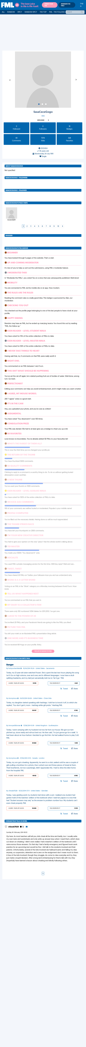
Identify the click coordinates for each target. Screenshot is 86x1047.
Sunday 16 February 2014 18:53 (16, 832)
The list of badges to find (43, 651)
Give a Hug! (40, 120)
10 (58, 226)
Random (11, 12)
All (3, 12)
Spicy (19, 12)
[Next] (62, 226)
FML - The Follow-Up (58, 12)
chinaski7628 (13, 827)
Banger (10, 665)
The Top (43, 12)
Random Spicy (31, 12)
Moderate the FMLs (65, 5)
